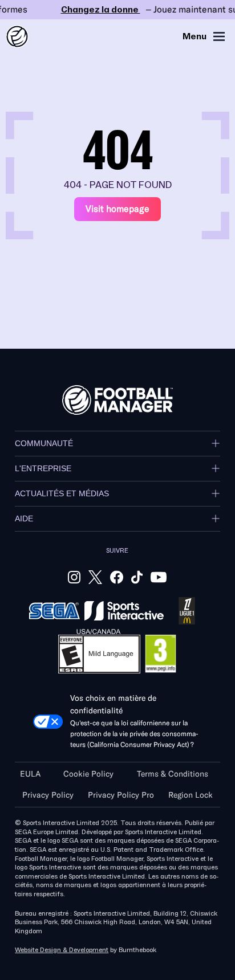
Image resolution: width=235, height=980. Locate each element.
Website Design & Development (61, 950)
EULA (30, 774)
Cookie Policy (88, 774)
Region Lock (190, 795)
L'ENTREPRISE (43, 468)
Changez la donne (117, 9)
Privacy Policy (48, 795)
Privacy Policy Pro (121, 795)
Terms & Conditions (172, 774)
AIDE (24, 518)
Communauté (44, 443)
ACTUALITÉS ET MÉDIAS (62, 493)
